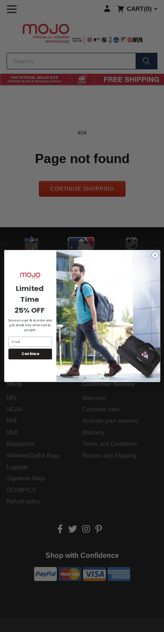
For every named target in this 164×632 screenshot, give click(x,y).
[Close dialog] (154, 255)
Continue (30, 354)
